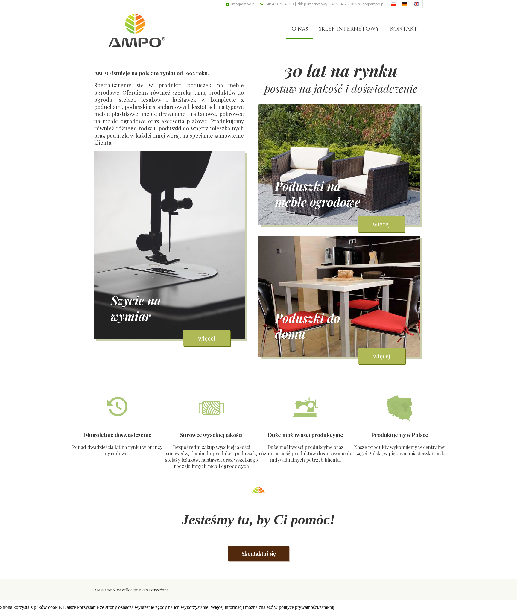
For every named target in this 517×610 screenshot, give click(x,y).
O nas (299, 29)
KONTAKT (403, 29)
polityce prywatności (298, 607)
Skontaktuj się (258, 553)
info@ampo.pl (243, 4)
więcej (206, 338)
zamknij (326, 607)
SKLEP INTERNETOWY (349, 29)
